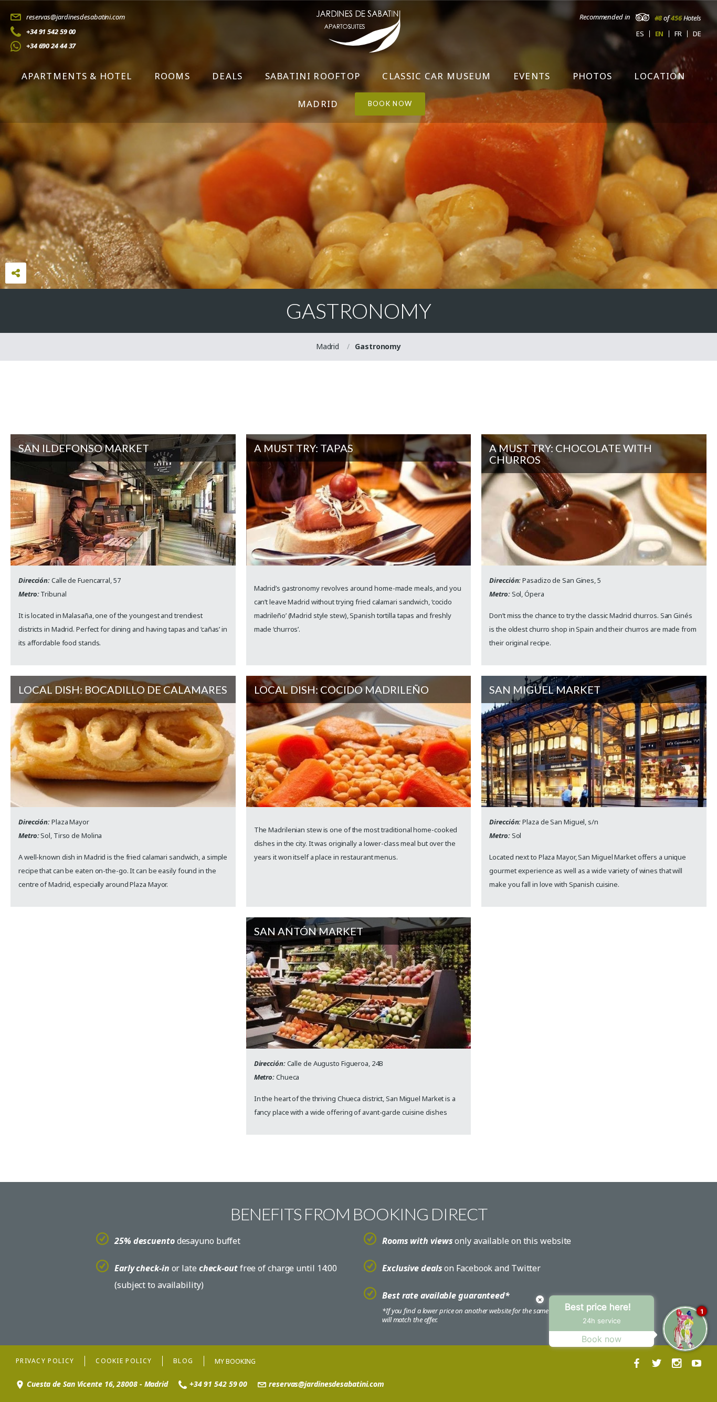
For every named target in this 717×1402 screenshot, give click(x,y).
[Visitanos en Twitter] (656, 1364)
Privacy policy (45, 1360)
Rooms (172, 76)
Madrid (318, 104)
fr (678, 33)
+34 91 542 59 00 (51, 31)
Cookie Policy (124, 1360)
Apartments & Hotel (77, 76)
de (697, 33)
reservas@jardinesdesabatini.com (75, 17)
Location (659, 76)
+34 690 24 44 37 (51, 45)
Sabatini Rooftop (313, 76)
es (640, 33)
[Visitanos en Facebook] (636, 1364)
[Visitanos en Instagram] (676, 1364)
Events (532, 76)
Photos (593, 76)
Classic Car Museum (436, 76)
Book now (390, 103)
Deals (227, 76)
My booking (235, 1361)
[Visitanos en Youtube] (696, 1364)
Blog (183, 1360)
